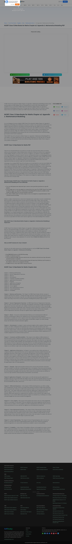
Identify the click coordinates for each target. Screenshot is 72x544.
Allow (17, 4)
